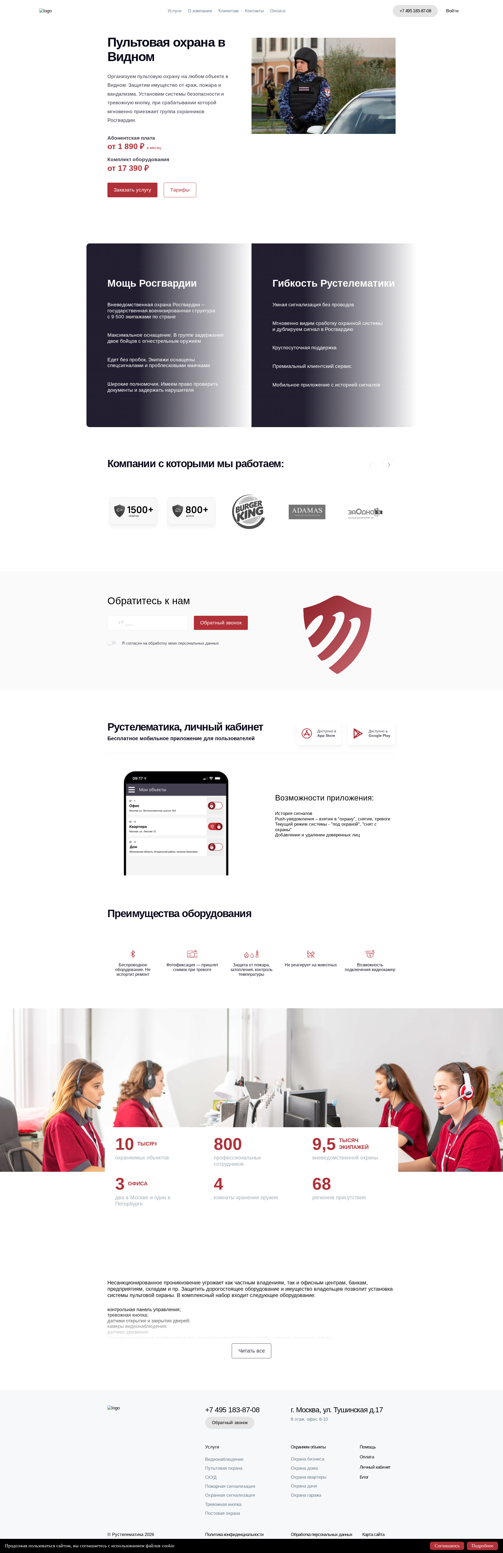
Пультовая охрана (223, 1468)
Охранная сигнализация (230, 1495)
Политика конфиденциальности (234, 1534)
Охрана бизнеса (307, 1459)
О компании (200, 10)
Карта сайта (373, 1534)
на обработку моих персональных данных (181, 643)
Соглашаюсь (447, 1545)
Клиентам (228, 10)
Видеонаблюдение (224, 1459)
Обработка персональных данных (321, 1534)
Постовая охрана (222, 1513)
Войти (452, 10)
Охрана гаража (306, 1495)
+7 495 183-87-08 (415, 10)
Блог (364, 1477)
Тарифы (180, 190)
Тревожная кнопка (223, 1504)
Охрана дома (304, 1468)
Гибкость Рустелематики (333, 283)
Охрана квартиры (308, 1477)
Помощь (368, 1447)
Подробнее (482, 1545)
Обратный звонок (221, 622)
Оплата (277, 10)
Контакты (254, 10)
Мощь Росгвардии (152, 283)
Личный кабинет (375, 1467)
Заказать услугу (132, 190)
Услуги (174, 10)
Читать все (251, 1351)
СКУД (211, 1477)
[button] (389, 465)
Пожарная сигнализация (230, 1486)
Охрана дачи (304, 1486)
